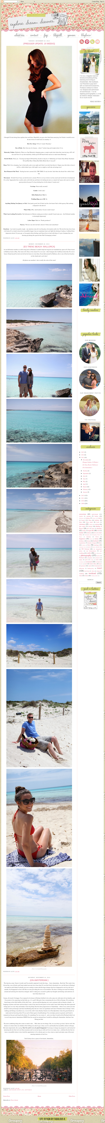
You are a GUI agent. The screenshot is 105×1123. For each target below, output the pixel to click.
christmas (82, 524)
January (85, 492)
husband (96, 541)
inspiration (82, 543)
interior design (92, 543)
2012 (82, 495)
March (85, 487)
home (88, 541)
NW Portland (85, 549)
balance (94, 518)
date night (82, 526)
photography (86, 555)
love (88, 545)
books (97, 522)
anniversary (95, 514)
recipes (92, 559)
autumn (89, 516)
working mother (94, 575)
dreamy (99, 528)
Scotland (98, 562)
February (85, 489)
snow (85, 564)
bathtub (100, 518)
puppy (80, 559)
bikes (90, 520)
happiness (28, 1089)
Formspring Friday (96, 534)
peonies (100, 553)
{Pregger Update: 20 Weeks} (39, 43)
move (89, 547)
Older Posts (72, 1096)
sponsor (83, 566)
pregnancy (90, 557)
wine (80, 575)
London (83, 545)
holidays (81, 541)
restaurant (89, 562)
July (84, 476)
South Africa (93, 564)
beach (83, 520)
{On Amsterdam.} (39, 980)
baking (88, 518)
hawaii (91, 539)
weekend (92, 573)
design (90, 526)
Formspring (87, 534)
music (94, 547)
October (85, 471)
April (84, 484)
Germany (88, 536)
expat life (20, 1089)
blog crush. (89, 522)
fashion (89, 533)
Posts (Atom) (14, 1100)
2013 (82, 457)
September (86, 473)
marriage (96, 545)
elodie (84, 530)
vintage (98, 571)
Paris (95, 553)
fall (98, 530)
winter (86, 575)
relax (97, 560)
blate (80, 522)
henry (96, 539)
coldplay (91, 524)
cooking (96, 524)
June (84, 479)
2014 (82, 455)
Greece (97, 536)
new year (99, 547)
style (89, 566)
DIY (88, 528)
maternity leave (82, 547)
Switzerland (97, 566)
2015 (82, 452)
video (92, 571)
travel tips (86, 571)
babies (96, 516)
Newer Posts (6, 1096)
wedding (81, 573)
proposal (97, 557)
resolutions (81, 562)
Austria (81, 516)
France (80, 536)
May (84, 481)
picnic (98, 555)
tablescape (81, 568)
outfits (89, 553)
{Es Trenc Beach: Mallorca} (39, 247)
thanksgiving (90, 568)
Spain (100, 564)
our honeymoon (91, 551)
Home (39, 1096)
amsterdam (12, 1089)
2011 (82, 498)
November (86, 460)
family (81, 533)
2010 (82, 501)
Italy (100, 543)
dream (92, 528)
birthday (97, 520)
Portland (81, 558)
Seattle (80, 564)
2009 (82, 503)
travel (99, 568)
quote (86, 559)
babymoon (81, 518)
